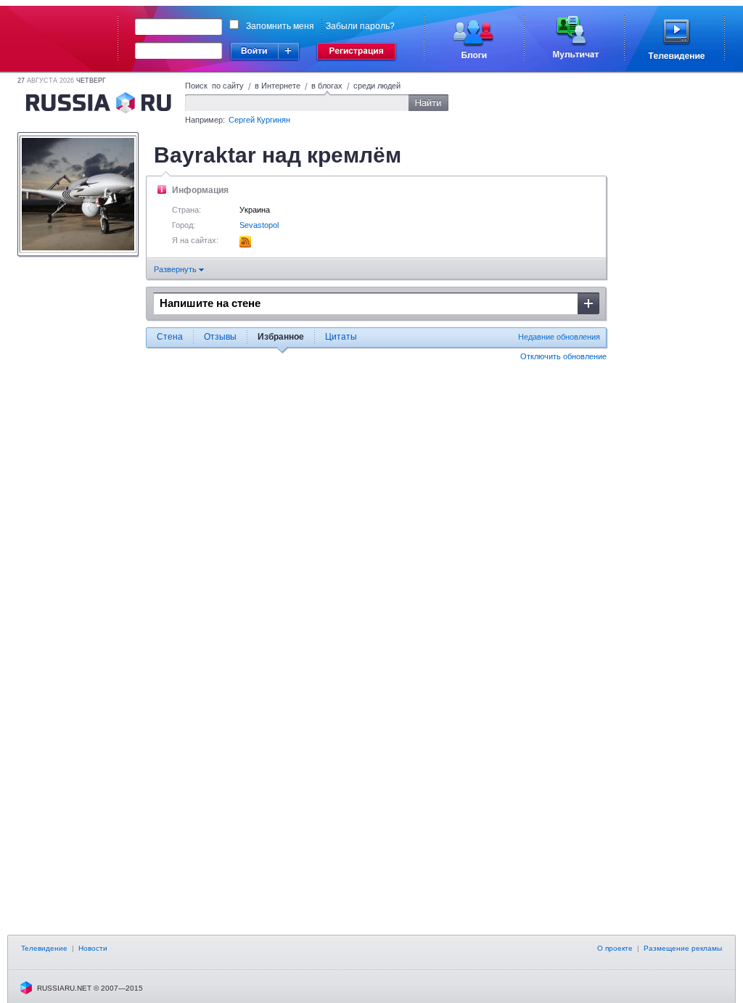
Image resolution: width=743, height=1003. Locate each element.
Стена (170, 337)
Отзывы (220, 337)
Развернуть (176, 269)
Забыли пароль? (360, 26)
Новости (92, 948)
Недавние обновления (559, 336)
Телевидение (44, 948)
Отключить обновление (563, 356)
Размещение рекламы (683, 948)
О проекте (615, 948)
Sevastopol (259, 225)
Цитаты (341, 337)
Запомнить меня (280, 26)
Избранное (281, 337)
